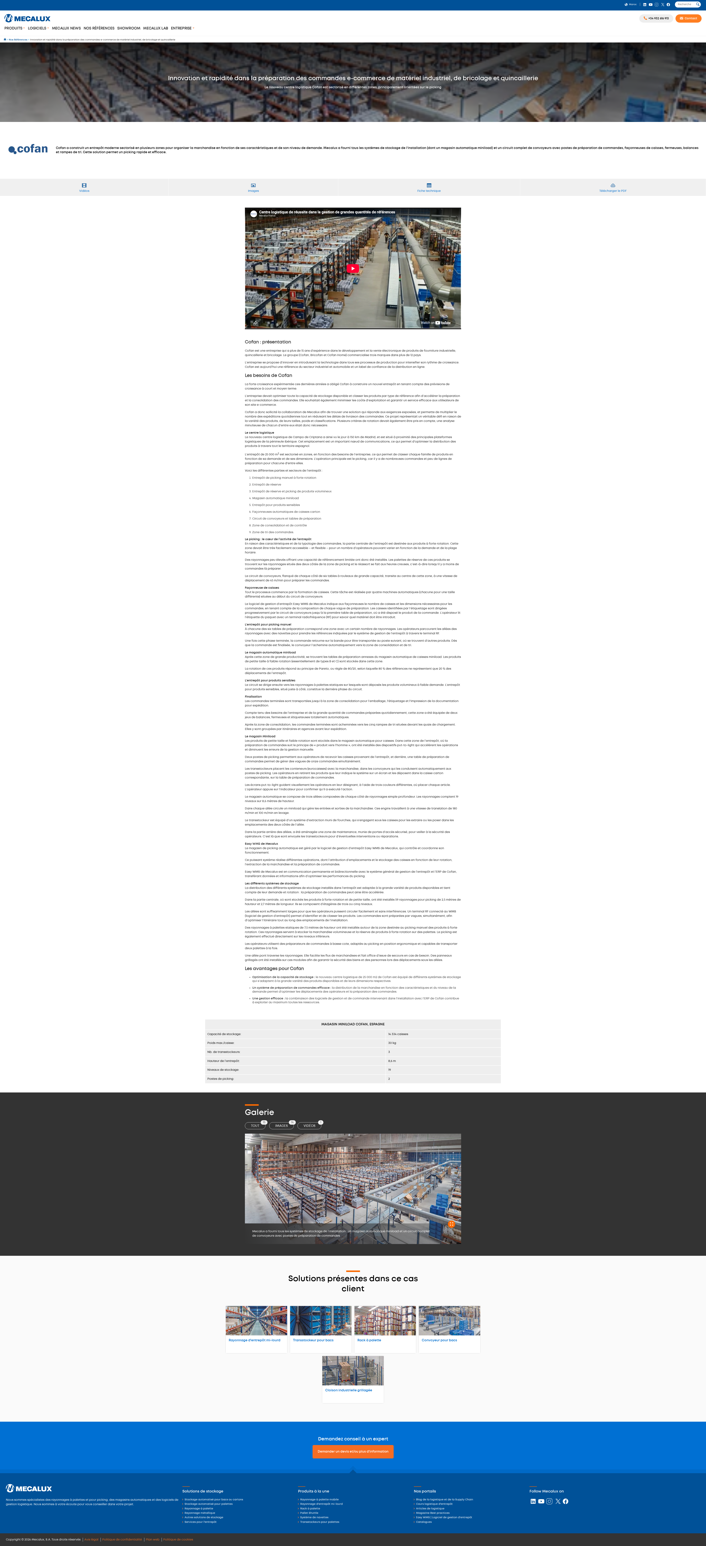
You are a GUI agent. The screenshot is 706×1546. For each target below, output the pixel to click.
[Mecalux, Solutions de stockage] (27, 23)
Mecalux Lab (155, 28)
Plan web (152, 1539)
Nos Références (99, 28)
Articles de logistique (430, 1509)
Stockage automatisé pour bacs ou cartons (214, 1500)
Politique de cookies (178, 1539)
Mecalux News (66, 28)
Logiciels (37, 28)
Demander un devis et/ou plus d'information (353, 1451)
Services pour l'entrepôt (201, 1522)
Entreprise (182, 28)
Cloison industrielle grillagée (348, 1390)
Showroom (128, 28)
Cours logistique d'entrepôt (434, 1504)
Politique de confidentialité (122, 1539)
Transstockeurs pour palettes (319, 1522)
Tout (258, 1124)
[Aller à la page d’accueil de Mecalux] (5, 40)
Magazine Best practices (433, 1513)
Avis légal (91, 1539)
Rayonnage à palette (199, 1509)
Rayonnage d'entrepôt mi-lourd (254, 1340)
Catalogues (424, 1522)
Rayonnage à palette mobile (319, 1500)
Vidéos (312, 1124)
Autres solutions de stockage (204, 1517)
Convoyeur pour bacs (439, 1340)
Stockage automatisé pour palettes (209, 1504)
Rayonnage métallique (200, 1513)
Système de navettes (314, 1517)
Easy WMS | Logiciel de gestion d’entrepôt (444, 1517)
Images (284, 1124)
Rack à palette (369, 1340)
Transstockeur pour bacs (313, 1340)
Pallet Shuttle (309, 1513)
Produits (13, 28)
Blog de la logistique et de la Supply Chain (444, 1500)
